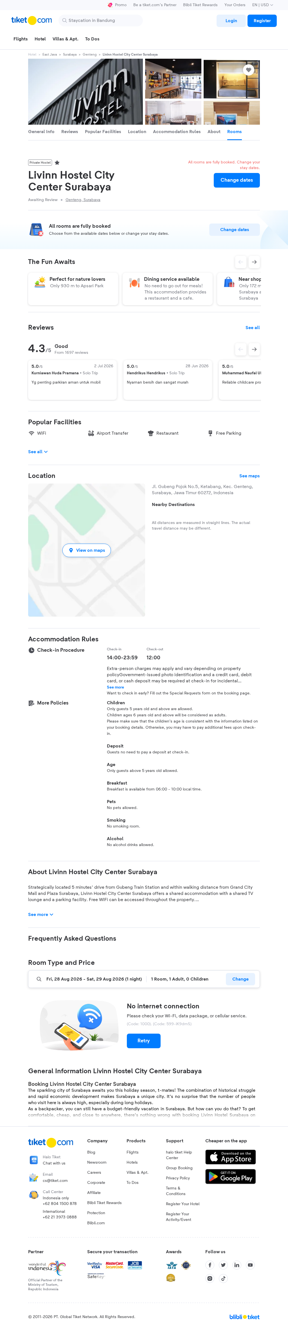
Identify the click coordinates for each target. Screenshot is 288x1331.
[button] (86, 550)
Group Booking (179, 1168)
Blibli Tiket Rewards (200, 5)
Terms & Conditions (176, 1191)
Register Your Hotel (182, 1204)
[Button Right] (254, 349)
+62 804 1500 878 (60, 1203)
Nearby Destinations (173, 504)
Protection (96, 1213)
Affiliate (94, 1192)
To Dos (133, 1182)
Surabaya (69, 54)
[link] (231, 21)
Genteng (89, 54)
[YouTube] (250, 1265)
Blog (91, 1152)
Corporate (96, 1182)
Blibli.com (96, 1223)
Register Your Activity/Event (178, 1217)
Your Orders (235, 5)
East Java (49, 54)
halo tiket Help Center (179, 1155)
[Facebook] (209, 1265)
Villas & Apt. (137, 1172)
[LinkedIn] (236, 1265)
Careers (94, 1172)
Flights (133, 1152)
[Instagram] (209, 1278)
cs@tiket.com (55, 1180)
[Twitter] (223, 1265)
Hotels (132, 1162)
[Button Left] (240, 349)
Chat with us (54, 1163)
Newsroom (97, 1162)
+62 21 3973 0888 (60, 1217)
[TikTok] (223, 1278)
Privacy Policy (178, 1178)
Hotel (32, 54)
